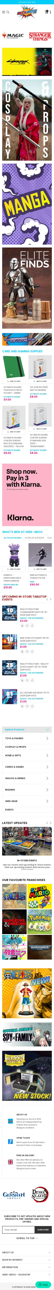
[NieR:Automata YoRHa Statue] (40, 555)
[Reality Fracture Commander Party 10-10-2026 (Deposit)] (9, 613)
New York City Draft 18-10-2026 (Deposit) (35, 639)
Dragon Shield (38, 444)
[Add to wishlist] (27, 626)
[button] (3, 12)
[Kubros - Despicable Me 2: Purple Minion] (14, 555)
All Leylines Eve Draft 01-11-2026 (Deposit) (35, 694)
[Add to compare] (32, 626)
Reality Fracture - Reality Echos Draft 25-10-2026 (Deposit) (34, 666)
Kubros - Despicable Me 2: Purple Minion (12, 578)
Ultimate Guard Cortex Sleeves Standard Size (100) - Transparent (12, 440)
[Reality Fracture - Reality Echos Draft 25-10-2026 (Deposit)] (9, 667)
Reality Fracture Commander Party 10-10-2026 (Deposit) (34, 612)
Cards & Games (14, 766)
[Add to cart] (22, 626)
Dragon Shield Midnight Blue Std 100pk (40, 437)
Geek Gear (11, 801)
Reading (10, 789)
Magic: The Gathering (31, 618)
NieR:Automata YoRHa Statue (38, 576)
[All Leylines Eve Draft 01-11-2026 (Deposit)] (9, 696)
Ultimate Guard (12, 394)
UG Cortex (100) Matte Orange (12, 389)
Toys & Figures (14, 738)
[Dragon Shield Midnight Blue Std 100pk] (40, 415)
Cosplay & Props (15, 746)
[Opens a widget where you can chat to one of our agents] (43, 1285)
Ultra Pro (35, 394)
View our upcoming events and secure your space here (27, 868)
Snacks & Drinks (15, 778)
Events (9, 809)
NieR (32, 581)
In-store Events (27, 860)
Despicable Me (11, 584)
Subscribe (43, 1229)
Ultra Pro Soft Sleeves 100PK (38, 389)
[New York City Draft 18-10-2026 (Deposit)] (9, 641)
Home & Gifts (13, 755)
